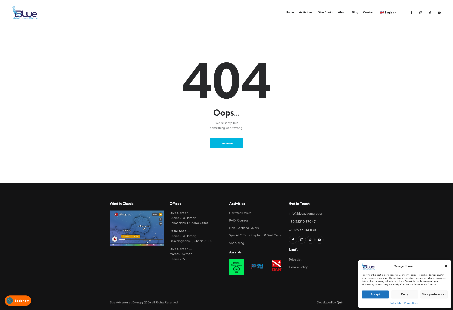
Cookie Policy (396, 303)
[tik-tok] (430, 12)
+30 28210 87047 (302, 222)
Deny (404, 294)
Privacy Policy (411, 303)
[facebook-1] (411, 12)
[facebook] (293, 240)
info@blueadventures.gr (305, 213)
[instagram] (421, 12)
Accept (375, 294)
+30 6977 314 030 (302, 230)
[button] (446, 266)
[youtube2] (439, 12)
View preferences (434, 294)
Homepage (226, 143)
